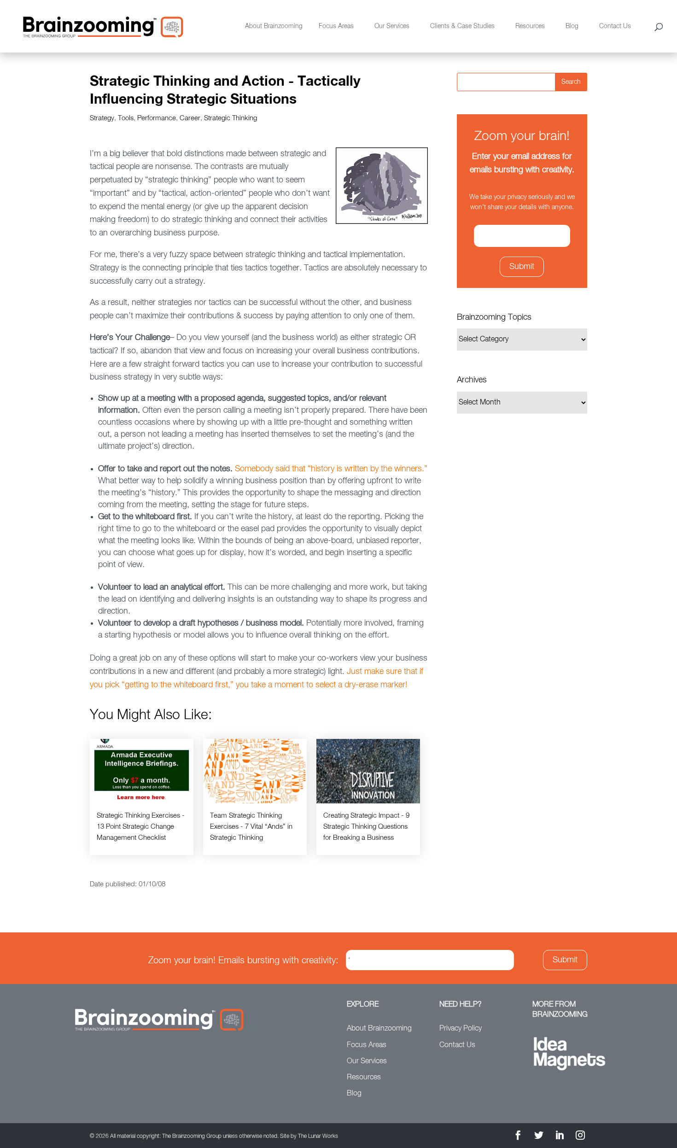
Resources (530, 26)
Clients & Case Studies (462, 26)
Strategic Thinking (230, 118)
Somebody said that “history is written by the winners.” (331, 469)
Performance (156, 118)
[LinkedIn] (559, 1136)
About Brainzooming (274, 26)
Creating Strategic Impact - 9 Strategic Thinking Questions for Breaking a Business (366, 826)
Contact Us (615, 26)
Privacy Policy (460, 1028)
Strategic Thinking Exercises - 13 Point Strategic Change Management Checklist (141, 826)
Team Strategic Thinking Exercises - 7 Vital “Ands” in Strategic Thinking (251, 826)
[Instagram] (580, 1136)
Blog (572, 26)
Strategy (102, 118)
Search (571, 82)
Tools (126, 118)
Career (190, 118)
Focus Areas (336, 26)
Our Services (391, 26)
